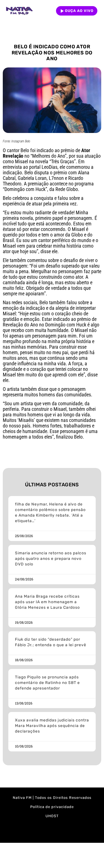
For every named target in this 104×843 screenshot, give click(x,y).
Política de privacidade (52, 807)
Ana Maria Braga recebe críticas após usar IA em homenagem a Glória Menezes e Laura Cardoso (47, 602)
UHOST (52, 816)
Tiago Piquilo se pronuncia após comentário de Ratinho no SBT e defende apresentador (47, 683)
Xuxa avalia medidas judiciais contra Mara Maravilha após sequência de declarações (52, 726)
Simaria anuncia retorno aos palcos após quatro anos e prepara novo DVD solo (50, 559)
